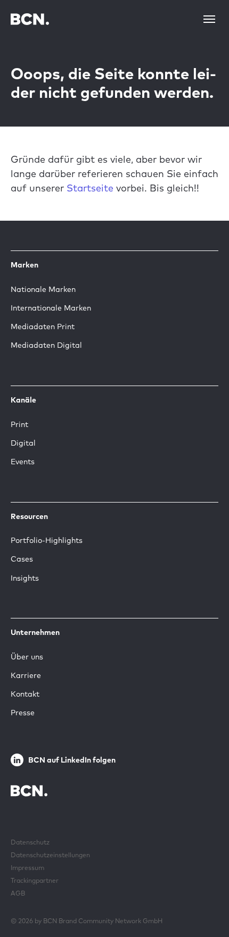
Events (23, 461)
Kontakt (25, 694)
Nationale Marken (43, 289)
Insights (25, 578)
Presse (23, 712)
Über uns (27, 657)
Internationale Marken (51, 308)
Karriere (26, 675)
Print (19, 424)
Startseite (90, 188)
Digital (23, 443)
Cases (22, 559)
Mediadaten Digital (46, 345)
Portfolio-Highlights (47, 540)
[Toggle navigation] (209, 19)
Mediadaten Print (43, 326)
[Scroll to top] (204, 896)
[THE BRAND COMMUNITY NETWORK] (30, 19)
